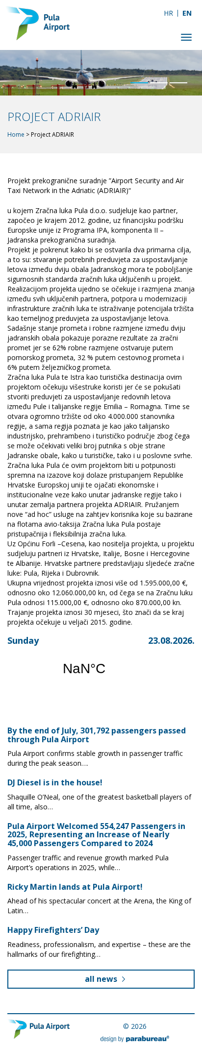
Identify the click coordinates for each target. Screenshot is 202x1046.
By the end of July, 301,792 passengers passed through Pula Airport (96, 735)
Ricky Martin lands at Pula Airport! (75, 886)
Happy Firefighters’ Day (53, 929)
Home (16, 134)
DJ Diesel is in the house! (54, 782)
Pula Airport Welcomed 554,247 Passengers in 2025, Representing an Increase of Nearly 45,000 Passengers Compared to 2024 (96, 835)
